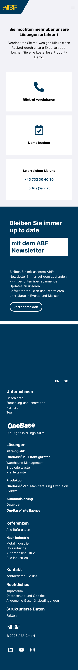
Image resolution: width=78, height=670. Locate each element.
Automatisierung (19, 499)
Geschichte (14, 398)
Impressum (14, 591)
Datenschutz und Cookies (25, 596)
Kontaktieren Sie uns (21, 576)
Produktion (15, 480)
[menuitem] (57, 381)
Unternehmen (19, 391)
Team (10, 412)
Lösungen (15, 444)
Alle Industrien (17, 558)
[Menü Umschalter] (73, 8)
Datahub (13, 505)
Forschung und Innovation (25, 403)
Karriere (12, 408)
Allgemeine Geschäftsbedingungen (32, 600)
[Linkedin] (10, 650)
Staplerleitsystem (19, 467)
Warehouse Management (25, 463)
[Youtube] (21, 650)
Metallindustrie (17, 543)
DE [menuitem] (66, 381)
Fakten (11, 615)
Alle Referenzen (18, 530)
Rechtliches (17, 584)
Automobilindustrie (20, 553)
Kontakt (14, 569)
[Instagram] (32, 650)
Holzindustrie (16, 548)
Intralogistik (15, 451)
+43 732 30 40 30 (39, 179)
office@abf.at (39, 188)
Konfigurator (28, 457)
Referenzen (17, 523)
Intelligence (23, 510)
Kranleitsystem (17, 472)
